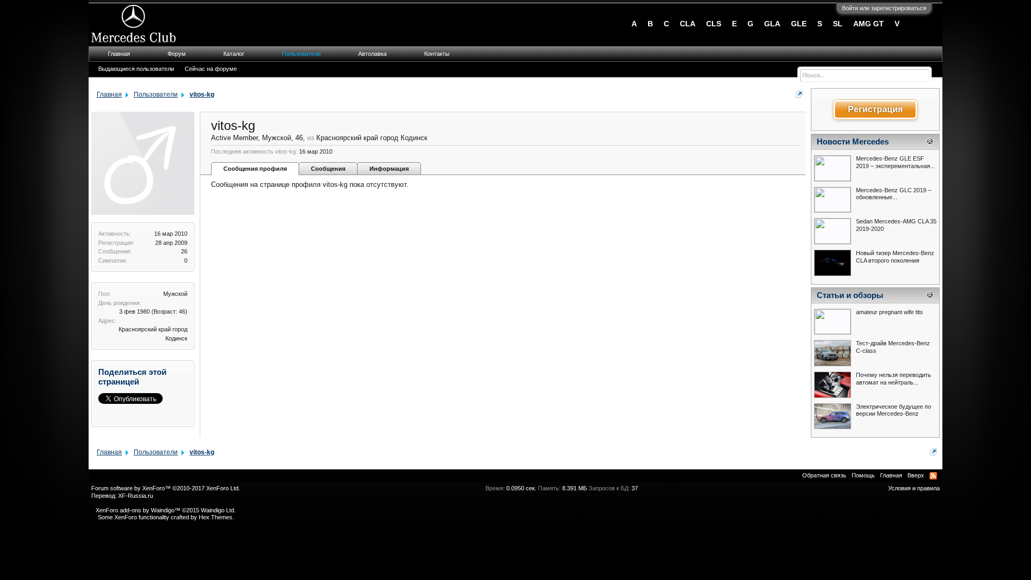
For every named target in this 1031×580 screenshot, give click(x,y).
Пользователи (301, 53)
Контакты (436, 53)
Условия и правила (914, 488)
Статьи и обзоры (850, 295)
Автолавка (372, 53)
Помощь (863, 475)
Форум (177, 53)
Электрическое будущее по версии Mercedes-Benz (893, 410)
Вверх (915, 475)
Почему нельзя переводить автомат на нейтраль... (893, 379)
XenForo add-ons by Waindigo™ (138, 510)
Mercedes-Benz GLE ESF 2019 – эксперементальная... (895, 162)
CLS (713, 23)
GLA (772, 23)
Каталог (233, 53)
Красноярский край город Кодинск (371, 138)
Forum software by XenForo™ (165, 488)
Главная (119, 53)
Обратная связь (824, 475)
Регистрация (875, 109)
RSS (933, 476)
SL (838, 23)
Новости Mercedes (853, 141)
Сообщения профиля (255, 168)
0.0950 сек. (521, 488)
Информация (389, 168)
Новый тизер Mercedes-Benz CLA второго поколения (895, 257)
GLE (799, 23)
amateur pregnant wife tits (889, 312)
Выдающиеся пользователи (136, 69)
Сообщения (328, 168)
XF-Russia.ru (135, 495)
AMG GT (868, 23)
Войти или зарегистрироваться (884, 8)
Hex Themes (216, 517)
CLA (687, 23)
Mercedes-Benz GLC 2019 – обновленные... (893, 194)
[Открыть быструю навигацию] (799, 94)
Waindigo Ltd (217, 510)
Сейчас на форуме (211, 69)
